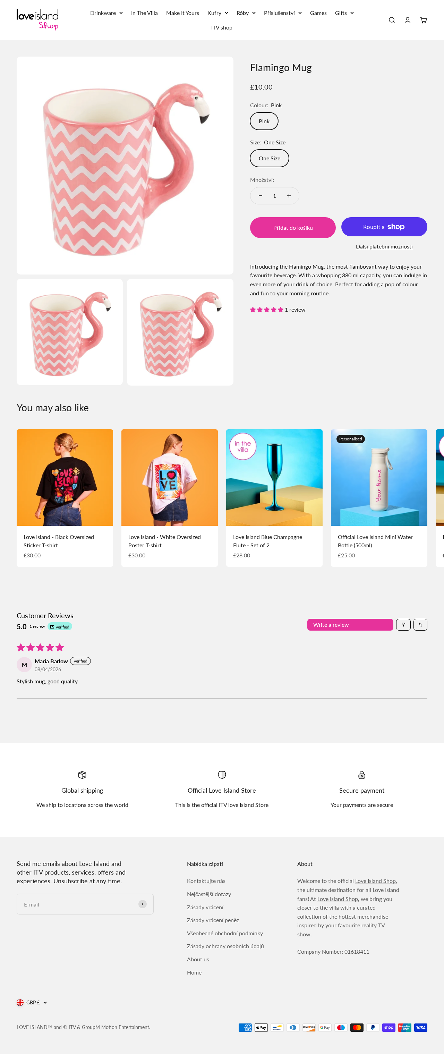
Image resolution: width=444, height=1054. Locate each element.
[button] (267, 309)
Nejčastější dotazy (209, 894)
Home (194, 972)
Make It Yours (182, 12)
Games (318, 12)
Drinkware (103, 12)
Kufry (214, 12)
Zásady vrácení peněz (213, 920)
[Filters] (403, 625)
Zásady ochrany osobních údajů (225, 946)
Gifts (341, 12)
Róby (243, 12)
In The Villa (144, 12)
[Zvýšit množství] (289, 195)
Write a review (331, 624)
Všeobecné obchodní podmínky (225, 933)
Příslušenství (279, 12)
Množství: (262, 179)
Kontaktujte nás (206, 880)
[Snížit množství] (260, 195)
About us (198, 959)
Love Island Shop (375, 880)
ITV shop (221, 27)
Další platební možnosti (384, 246)
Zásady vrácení (205, 907)
